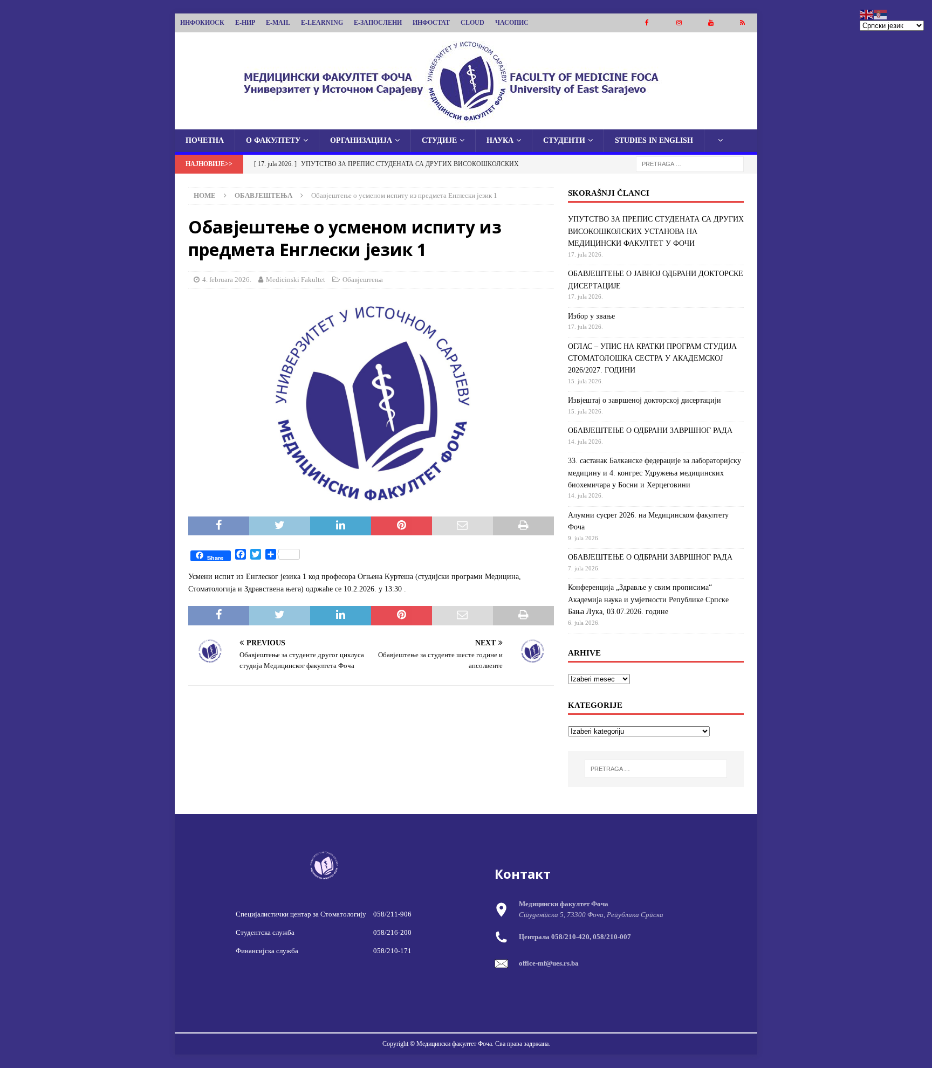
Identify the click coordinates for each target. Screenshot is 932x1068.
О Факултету (273, 140)
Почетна (205, 140)
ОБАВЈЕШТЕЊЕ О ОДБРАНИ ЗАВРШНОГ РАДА (650, 430)
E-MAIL (278, 22)
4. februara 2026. (226, 279)
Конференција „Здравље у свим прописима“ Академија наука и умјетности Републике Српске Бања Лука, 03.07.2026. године (648, 599)
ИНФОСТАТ (431, 22)
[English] (867, 14)
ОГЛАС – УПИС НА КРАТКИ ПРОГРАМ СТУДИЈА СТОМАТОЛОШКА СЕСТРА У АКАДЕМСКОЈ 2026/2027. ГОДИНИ (652, 358)
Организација (361, 140)
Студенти (564, 140)
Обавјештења (362, 279)
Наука (499, 140)
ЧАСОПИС (512, 22)
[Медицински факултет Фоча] (466, 123)
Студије (439, 140)
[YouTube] (710, 22)
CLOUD (472, 22)
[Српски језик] (881, 14)
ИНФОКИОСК (202, 22)
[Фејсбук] (647, 22)
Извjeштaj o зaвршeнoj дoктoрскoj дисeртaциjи (644, 400)
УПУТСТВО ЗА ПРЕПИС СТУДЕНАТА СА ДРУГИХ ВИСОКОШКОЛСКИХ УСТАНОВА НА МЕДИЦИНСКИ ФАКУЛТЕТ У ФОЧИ (656, 231)
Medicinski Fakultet (295, 279)
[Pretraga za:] (690, 164)
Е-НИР (245, 22)
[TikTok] (742, 22)
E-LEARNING (322, 22)
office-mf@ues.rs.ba (549, 963)
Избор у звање (591, 316)
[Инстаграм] (679, 22)
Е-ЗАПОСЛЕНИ (378, 22)
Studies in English (654, 140)
